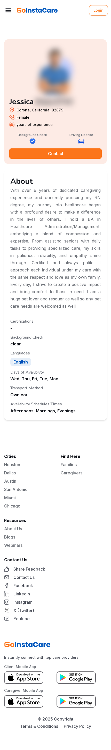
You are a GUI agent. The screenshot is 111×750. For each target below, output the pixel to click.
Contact (55, 153)
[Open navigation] (8, 10)
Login (98, 10)
